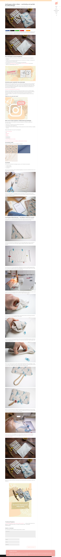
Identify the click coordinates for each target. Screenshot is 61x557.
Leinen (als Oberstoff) (9, 131)
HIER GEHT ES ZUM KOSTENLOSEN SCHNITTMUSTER (12, 89)
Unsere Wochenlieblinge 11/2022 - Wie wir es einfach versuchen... (15, 523)
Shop (56, 13)
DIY (56, 7)
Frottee (7, 134)
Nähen (56, 6)
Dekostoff (7, 135)
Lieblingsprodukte (56, 10)
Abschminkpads (29, 435)
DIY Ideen (17, 64)
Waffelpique (7, 133)
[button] (7, 30)
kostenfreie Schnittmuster (25, 63)
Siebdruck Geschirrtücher (8, 436)
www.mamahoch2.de (13, 63)
